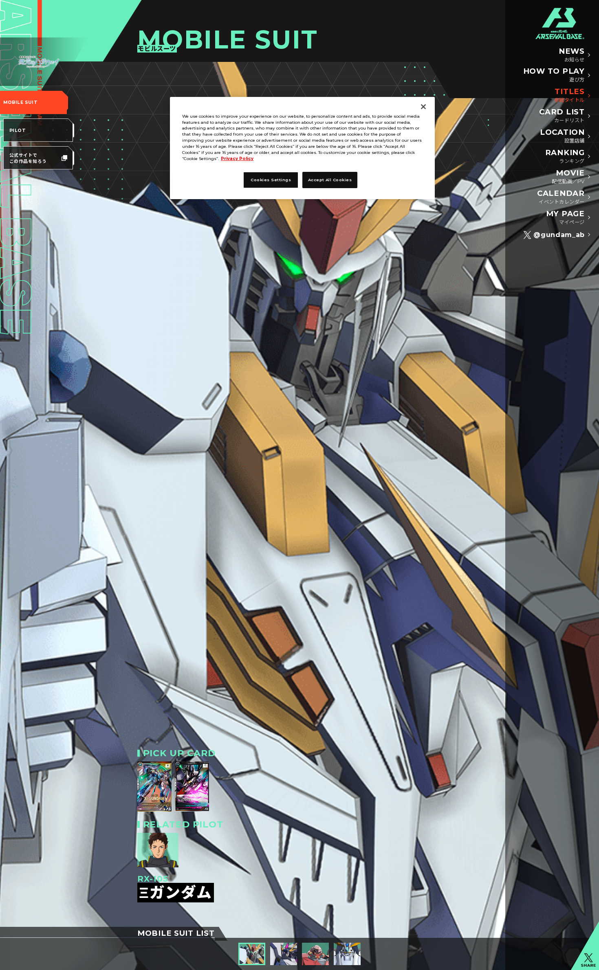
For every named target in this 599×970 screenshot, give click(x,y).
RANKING (565, 156)
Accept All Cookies (330, 180)
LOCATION (562, 136)
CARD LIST (562, 115)
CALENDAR (561, 197)
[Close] (423, 107)
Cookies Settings (271, 180)
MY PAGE (565, 217)
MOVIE (568, 176)
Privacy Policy (237, 158)
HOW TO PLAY (554, 75)
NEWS (572, 55)
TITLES (569, 95)
